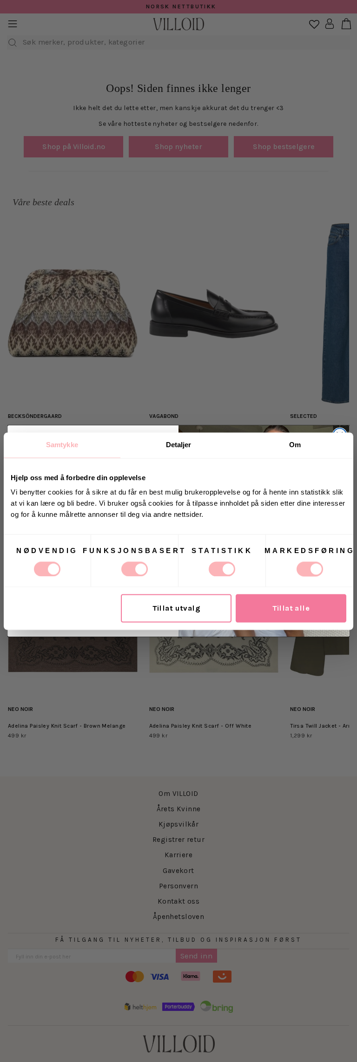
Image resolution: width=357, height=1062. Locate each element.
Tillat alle (291, 608)
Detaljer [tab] (179, 445)
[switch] (134, 568)
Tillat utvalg (176, 608)
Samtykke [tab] (62, 445)
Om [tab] (295, 445)
